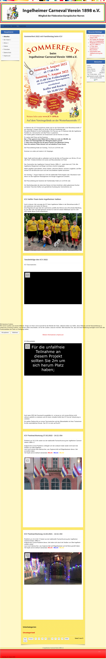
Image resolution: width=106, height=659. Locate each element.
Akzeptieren (5, 332)
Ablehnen (15, 332)
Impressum (60, 335)
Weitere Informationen (49, 335)
